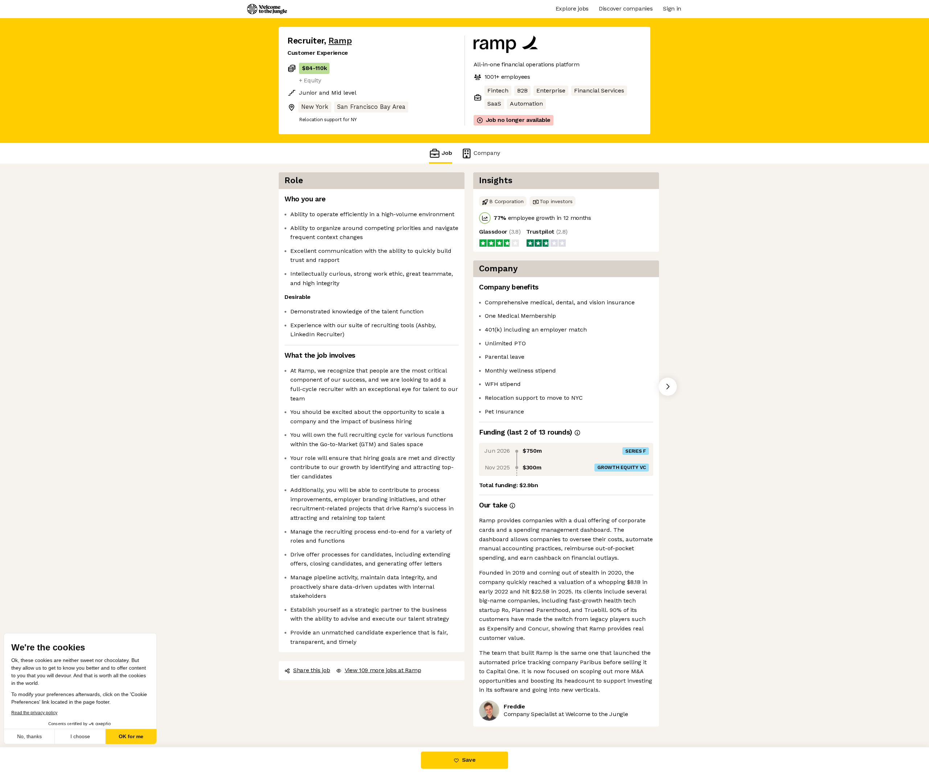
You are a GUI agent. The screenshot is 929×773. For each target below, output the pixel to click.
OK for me (134, 736)
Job (447, 152)
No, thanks (32, 736)
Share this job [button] (311, 661)
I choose (83, 736)
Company (484, 152)
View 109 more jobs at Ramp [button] (382, 661)
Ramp (338, 41)
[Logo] (267, 9)
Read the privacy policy (38, 712)
